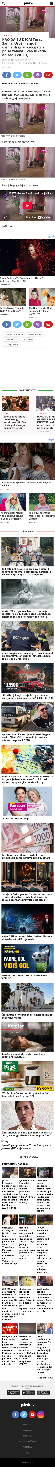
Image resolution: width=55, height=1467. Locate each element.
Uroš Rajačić (28, 339)
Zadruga (7, 35)
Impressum (27, 1436)
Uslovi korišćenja (27, 1441)
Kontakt (27, 1424)
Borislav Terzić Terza (14, 334)
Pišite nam (27, 1447)
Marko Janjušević (35, 334)
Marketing (27, 1430)
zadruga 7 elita (11, 344)
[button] (3, 408)
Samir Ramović (11, 339)
